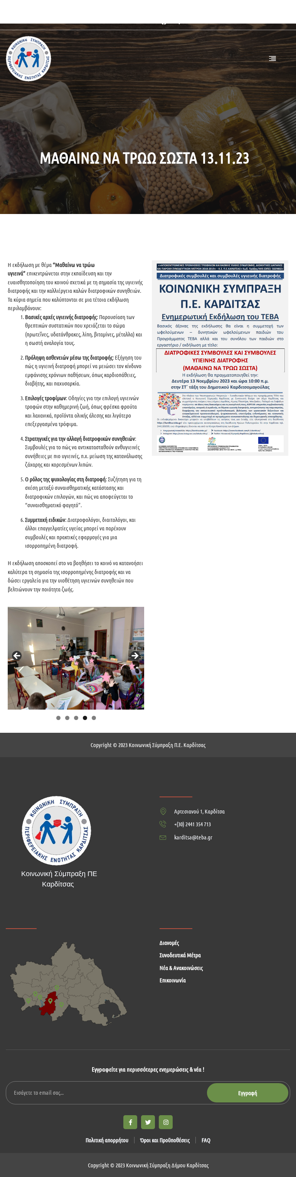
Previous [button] (17, 656)
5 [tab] (94, 718)
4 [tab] (85, 718)
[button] (177, 21)
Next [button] (134, 656)
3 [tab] (76, 718)
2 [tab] (67, 718)
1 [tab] (58, 718)
